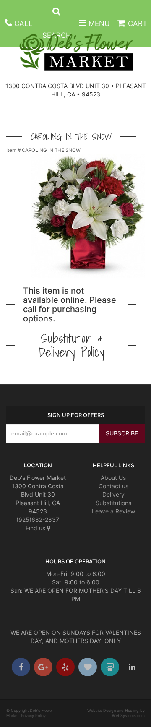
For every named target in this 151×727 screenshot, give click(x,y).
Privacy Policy (33, 715)
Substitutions (113, 502)
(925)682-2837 (37, 519)
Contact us (113, 486)
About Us (113, 477)
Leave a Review (113, 511)
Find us (36, 528)
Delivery (113, 494)
